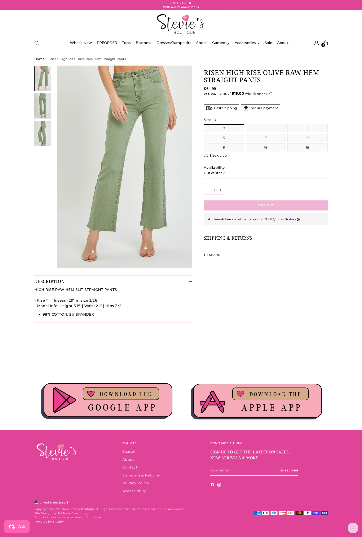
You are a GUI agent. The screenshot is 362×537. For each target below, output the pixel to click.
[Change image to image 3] (42, 133)
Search (129, 451)
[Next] (234, 5)
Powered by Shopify (49, 521)
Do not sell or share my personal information (67, 517)
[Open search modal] (36, 43)
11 (224, 147)
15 (307, 147)
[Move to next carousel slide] (324, 359)
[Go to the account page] (316, 43)
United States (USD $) (54, 502)
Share (214, 254)
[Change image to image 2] (42, 106)
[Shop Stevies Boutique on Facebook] (212, 486)
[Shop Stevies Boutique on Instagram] (219, 486)
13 (266, 147)
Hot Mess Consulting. (72, 513)
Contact (129, 467)
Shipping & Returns (141, 475)
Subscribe (289, 470)
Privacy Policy (135, 483)
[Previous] (127, 5)
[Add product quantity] (220, 190)
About (128, 459)
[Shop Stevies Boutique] (181, 24)
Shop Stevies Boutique (78, 509)
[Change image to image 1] (42, 78)
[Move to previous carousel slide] (314, 359)
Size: (210, 120)
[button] (266, 94)
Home (39, 59)
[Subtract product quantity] (208, 190)
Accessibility (134, 491)
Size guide (218, 155)
